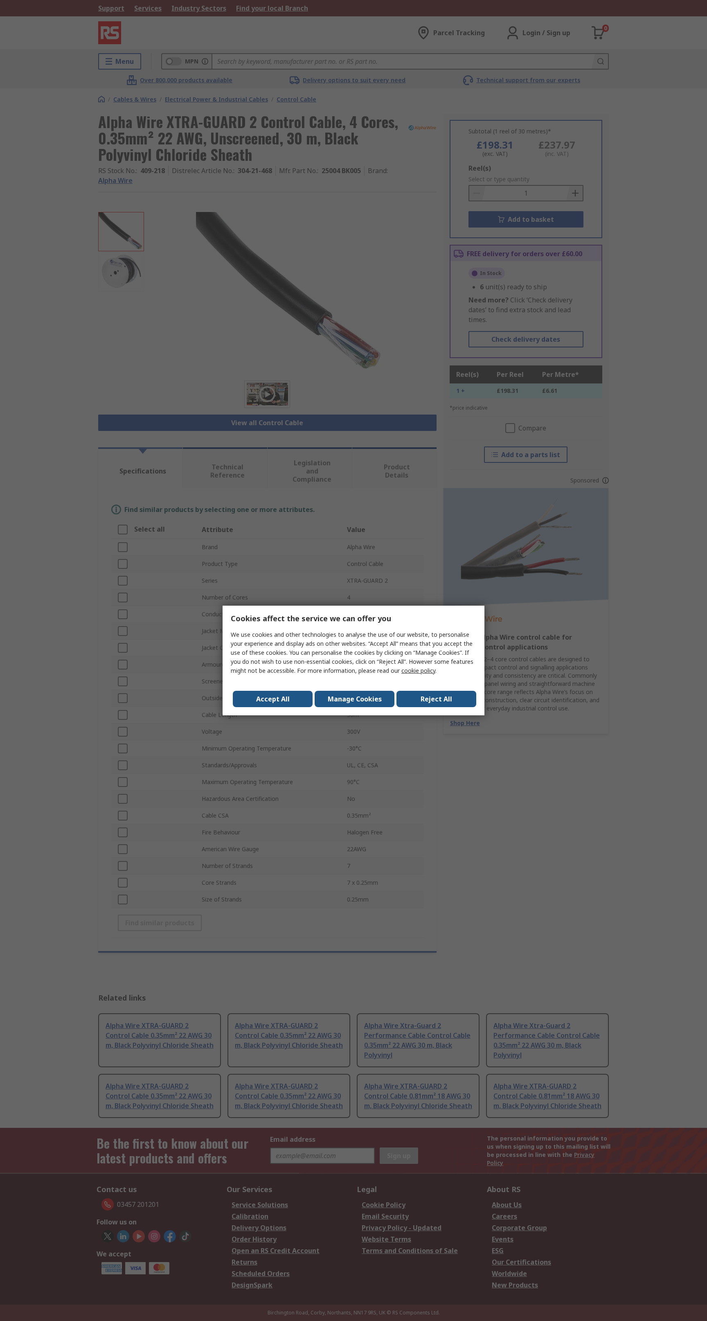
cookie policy (418, 670)
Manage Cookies (355, 698)
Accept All (273, 698)
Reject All (436, 698)
